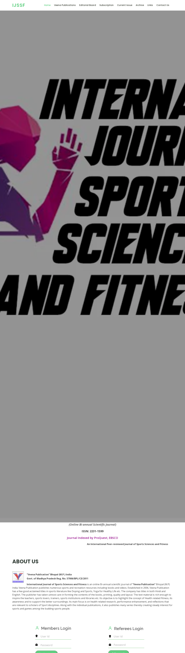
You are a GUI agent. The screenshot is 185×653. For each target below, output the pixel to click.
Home (47, 5)
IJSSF (18, 5)
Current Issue (124, 5)
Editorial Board (87, 5)
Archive (140, 5)
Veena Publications (65, 5)
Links (150, 5)
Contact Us (162, 5)
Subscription (106, 5)
